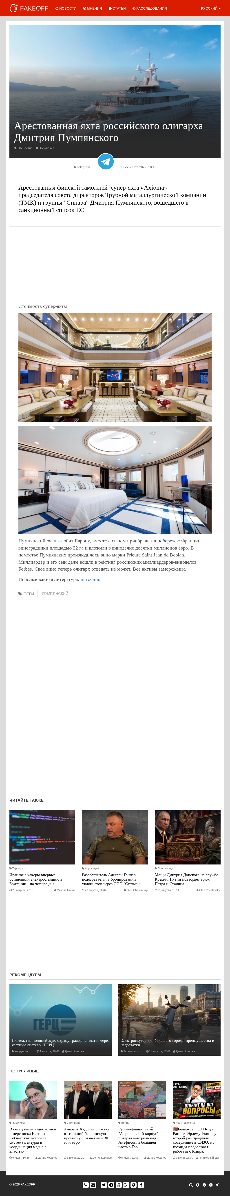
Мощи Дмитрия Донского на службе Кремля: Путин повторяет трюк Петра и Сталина (186, 879)
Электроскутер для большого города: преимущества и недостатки (167, 1042)
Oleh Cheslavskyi (137, 890)
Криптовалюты (185, 1122)
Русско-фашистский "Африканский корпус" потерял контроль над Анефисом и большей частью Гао (138, 1138)
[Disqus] (115, 734)
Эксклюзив (46, 148)
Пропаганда (165, 868)
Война (125, 1122)
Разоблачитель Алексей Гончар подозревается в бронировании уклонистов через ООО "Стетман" (111, 879)
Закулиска (18, 1122)
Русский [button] (209, 8)
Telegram (83, 167)
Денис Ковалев (74, 1051)
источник (90, 579)
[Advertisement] (115, 264)
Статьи (119, 8)
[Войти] (217, 1185)
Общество (25, 148)
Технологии (131, 1051)
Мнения (94, 8)
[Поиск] (191, 1185)
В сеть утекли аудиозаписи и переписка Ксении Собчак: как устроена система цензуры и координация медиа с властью (32, 1140)
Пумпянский (55, 594)
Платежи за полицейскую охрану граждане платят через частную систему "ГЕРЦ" (60, 1042)
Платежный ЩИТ (210, 1157)
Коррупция (92, 868)
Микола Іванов (66, 890)
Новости (67, 8)
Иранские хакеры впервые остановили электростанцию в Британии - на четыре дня (35, 879)
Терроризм (19, 868)
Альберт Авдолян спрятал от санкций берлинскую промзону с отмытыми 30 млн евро (86, 1136)
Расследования (151, 8)
